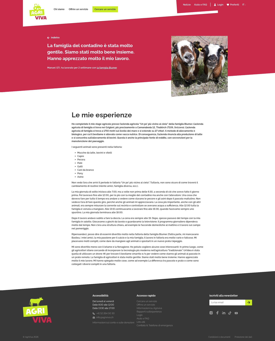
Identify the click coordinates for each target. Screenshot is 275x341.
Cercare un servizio (105, 9)
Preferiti (234, 4)
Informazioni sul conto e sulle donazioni (113, 322)
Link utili (141, 322)
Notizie (187, 4)
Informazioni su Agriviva (149, 308)
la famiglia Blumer (107, 67)
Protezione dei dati (243, 337)
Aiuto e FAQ (200, 4)
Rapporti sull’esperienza (149, 311)
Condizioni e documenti (219, 337)
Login (220, 4)
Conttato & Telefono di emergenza (155, 325)
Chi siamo (59, 9)
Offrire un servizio (78, 9)
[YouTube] (236, 313)
